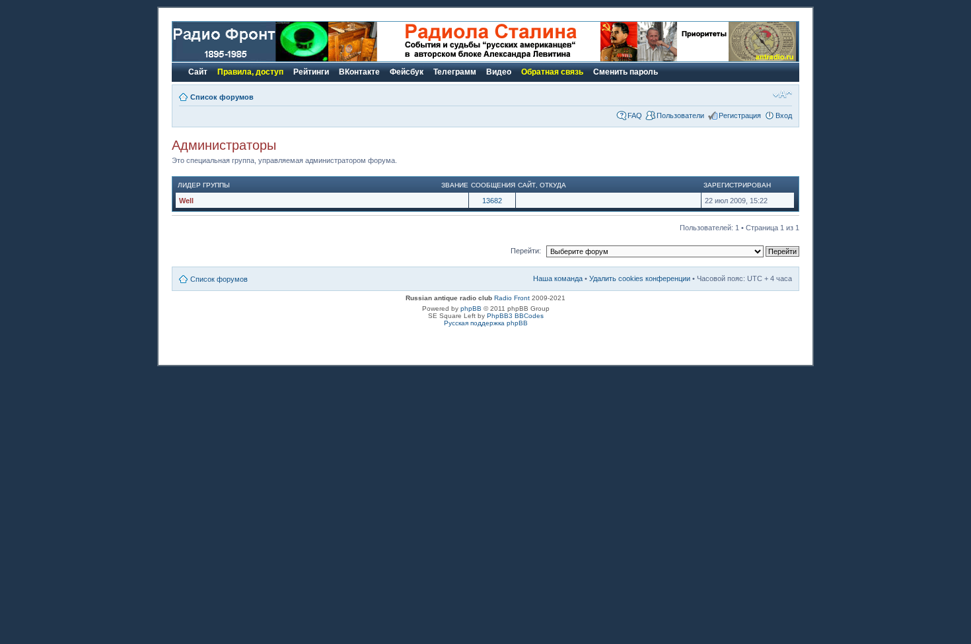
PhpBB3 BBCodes (515, 315)
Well (186, 201)
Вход (783, 115)
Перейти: (526, 251)
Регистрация (740, 115)
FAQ (635, 115)
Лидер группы (204, 185)
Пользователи (680, 115)
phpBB (471, 308)
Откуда (553, 185)
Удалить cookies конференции (639, 278)
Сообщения (493, 185)
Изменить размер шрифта (782, 94)
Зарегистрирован (737, 185)
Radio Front (512, 298)
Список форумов (222, 97)
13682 (492, 201)
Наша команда (558, 278)
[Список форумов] (250, 59)
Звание (454, 185)
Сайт (527, 185)
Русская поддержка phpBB (486, 323)
